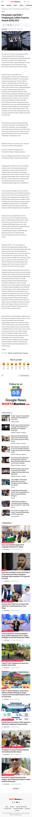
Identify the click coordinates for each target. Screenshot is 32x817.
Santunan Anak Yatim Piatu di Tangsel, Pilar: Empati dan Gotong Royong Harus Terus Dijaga (15, 606)
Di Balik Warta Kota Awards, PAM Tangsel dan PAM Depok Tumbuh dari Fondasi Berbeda (16, 723)
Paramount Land (17, 353)
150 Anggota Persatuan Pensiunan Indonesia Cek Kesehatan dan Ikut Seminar (15, 751)
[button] (3, 1)
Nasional (13, 487)
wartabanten (4, 29)
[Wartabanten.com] (16, 1)
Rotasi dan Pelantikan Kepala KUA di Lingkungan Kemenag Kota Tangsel (13, 546)
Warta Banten (7, 549)
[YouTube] (17, 802)
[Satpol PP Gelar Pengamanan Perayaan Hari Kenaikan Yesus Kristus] (16, 652)
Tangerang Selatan (15, 421)
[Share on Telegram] (16, 25)
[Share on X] (8, 25)
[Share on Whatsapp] (13, 25)
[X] (15, 802)
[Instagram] (19, 802)
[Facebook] (12, 802)
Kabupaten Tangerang (15, 432)
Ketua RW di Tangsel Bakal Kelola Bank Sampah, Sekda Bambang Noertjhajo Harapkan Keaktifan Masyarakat (16, 779)
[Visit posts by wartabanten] (2, 581)
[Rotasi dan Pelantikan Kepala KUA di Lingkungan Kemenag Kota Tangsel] (16, 534)
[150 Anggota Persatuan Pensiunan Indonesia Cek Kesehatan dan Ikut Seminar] (16, 739)
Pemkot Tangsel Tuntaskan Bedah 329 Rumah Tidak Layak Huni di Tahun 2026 (20, 417)
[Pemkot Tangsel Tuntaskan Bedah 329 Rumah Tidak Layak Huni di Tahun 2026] (6, 418)
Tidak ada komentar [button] (24, 375)
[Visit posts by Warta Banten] (2, 549)
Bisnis (3, 11)
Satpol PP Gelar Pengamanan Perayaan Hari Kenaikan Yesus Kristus (15, 664)
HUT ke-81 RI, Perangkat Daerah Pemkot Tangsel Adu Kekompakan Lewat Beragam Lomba (20, 512)
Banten (10, 353)
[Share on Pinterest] (11, 25)
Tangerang (25, 353)
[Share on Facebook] (5, 25)
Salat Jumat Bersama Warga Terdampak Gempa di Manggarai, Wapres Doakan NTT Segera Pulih (20, 503)
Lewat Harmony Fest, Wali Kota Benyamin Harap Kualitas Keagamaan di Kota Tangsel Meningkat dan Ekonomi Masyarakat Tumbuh (15, 635)
